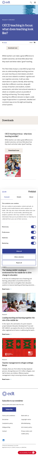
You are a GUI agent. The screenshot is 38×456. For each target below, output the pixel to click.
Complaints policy (7, 423)
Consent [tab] (6, 197)
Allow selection (19, 257)
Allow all (19, 251)
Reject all (19, 262)
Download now (12, 48)
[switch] (33, 232)
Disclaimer (5, 419)
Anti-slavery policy (26, 427)
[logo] (6, 2)
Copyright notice (26, 419)
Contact (4, 431)
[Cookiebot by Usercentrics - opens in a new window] (28, 192)
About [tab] (31, 197)
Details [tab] (19, 197)
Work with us (25, 415)
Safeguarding (6, 427)
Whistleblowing (25, 423)
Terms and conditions (8, 415)
